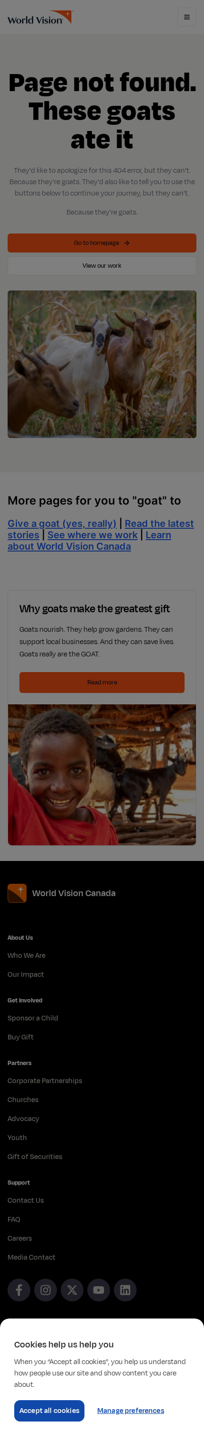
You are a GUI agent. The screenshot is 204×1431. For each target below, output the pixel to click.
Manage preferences (130, 1411)
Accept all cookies (49, 1411)
